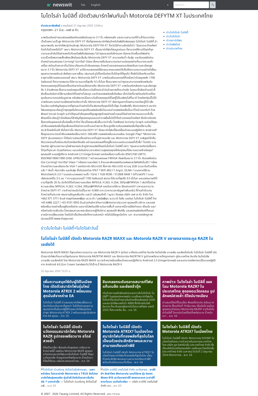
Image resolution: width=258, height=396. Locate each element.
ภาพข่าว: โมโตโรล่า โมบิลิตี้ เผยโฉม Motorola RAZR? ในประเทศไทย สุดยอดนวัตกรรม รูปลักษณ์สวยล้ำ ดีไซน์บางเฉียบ (188, 289)
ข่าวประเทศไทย (174, 49)
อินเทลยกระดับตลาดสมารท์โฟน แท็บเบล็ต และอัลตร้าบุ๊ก (128, 284)
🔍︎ (212, 5)
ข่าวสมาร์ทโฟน (174, 40)
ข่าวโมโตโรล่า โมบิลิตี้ (177, 32)
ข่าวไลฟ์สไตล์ (173, 45)
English (95, 5)
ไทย (83, 5)
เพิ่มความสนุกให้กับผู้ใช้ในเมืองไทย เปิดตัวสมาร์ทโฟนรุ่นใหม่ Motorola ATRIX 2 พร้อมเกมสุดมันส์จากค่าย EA (67, 289)
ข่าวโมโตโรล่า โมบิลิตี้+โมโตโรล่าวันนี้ (69, 228)
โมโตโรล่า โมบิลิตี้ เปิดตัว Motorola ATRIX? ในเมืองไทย (187, 329)
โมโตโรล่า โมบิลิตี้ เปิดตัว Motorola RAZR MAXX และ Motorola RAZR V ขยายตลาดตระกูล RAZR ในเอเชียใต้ (127, 242)
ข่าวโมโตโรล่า (173, 36)
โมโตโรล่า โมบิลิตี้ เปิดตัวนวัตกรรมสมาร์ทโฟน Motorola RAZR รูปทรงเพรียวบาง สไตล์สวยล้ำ (69, 334)
